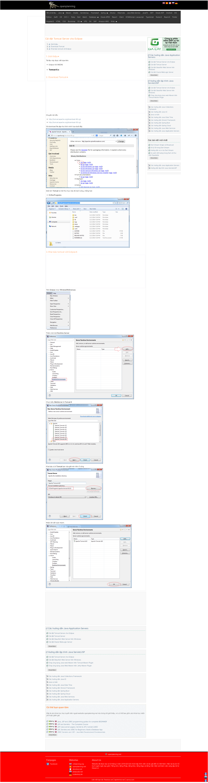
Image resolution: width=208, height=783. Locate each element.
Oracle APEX (105, 17)
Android (169, 13)
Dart (78, 17)
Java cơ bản (53, 682)
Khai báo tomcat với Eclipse (61, 49)
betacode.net (77, 772)
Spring (103, 13)
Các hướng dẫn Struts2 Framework (62, 688)
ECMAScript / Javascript (135, 17)
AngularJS (50, 21)
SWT (152, 13)
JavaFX (145, 13)
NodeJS (159, 17)
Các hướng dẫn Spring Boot (59, 691)
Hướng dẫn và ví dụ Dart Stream (162, 150)
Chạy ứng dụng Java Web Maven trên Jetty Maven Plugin (70, 666)
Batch (85, 17)
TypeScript (150, 17)
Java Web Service (133, 13)
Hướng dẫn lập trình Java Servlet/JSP (66, 652)
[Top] (205, 774)
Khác (113, 21)
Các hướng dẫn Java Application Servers (68, 628)
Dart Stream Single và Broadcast (162, 145)
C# (61, 17)
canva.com (130, 780)
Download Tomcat (57, 46)
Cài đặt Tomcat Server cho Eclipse (61, 633)
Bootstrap (71, 21)
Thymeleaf (95, 13)
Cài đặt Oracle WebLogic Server (60, 642)
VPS (85, 21)
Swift (56, 17)
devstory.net (77, 769)
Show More (52, 646)
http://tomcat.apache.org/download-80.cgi (65, 119)
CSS (64, 21)
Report (114, 17)
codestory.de (77, 774)
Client (121, 17)
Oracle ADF (160, 13)
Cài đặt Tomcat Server (57, 636)
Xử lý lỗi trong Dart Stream (160, 147)
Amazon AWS (104, 21)
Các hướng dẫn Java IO (57, 679)
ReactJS (167, 17)
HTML (58, 21)
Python (49, 17)
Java (60, 13)
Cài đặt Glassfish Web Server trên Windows (65, 639)
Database (92, 17)
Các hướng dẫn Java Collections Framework (65, 676)
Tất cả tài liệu (51, 13)
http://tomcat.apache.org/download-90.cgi (65, 122)
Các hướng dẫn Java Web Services (62, 697)
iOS (175, 13)
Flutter (174, 17)
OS (78, 21)
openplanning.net (79, 766)
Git (90, 21)
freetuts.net (108, 780)
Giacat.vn (95, 768)
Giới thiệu (54, 44)
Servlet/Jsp (84, 13)
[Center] (205, 777)
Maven (68, 13)
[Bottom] (205, 780)
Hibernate (121, 13)
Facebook (53, 764)
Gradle (75, 13)
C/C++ (66, 17)
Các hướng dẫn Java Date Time (60, 685)
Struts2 (112, 13)
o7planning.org (78, 764)
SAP (95, 21)
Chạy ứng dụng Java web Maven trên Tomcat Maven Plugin (71, 663)
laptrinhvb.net (119, 780)
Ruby (73, 17)
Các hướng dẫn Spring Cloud (59, 694)
